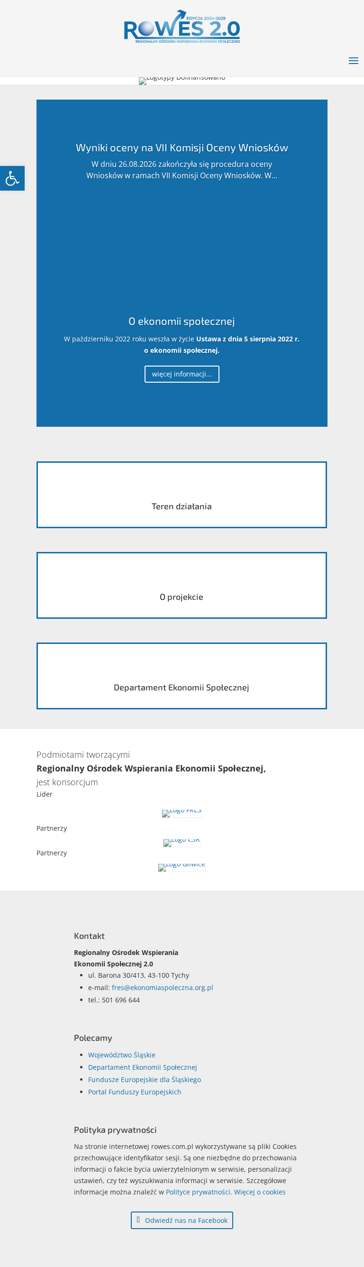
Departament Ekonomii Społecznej (142, 1067)
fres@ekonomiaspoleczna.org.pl (162, 987)
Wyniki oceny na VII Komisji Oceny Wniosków (182, 147)
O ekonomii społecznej (181, 320)
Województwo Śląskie (121, 1054)
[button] (12, 178)
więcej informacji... (182, 373)
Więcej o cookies (260, 1191)
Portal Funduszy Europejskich (135, 1091)
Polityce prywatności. (199, 1191)
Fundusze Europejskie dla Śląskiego (144, 1079)
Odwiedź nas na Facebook (186, 1220)
